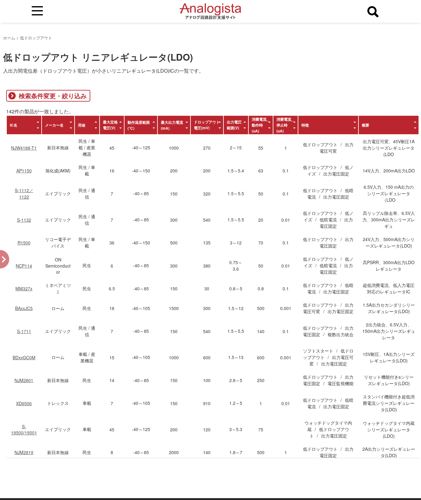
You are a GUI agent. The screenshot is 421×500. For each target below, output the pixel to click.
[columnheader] (24, 125)
